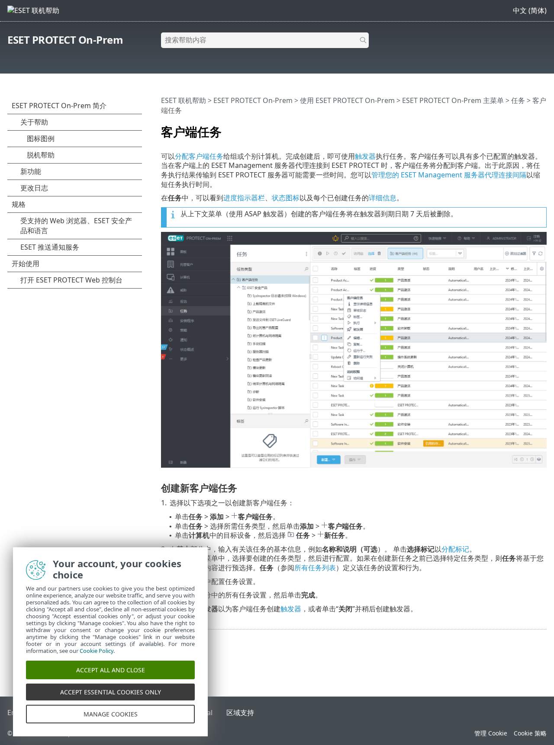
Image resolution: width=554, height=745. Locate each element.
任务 (518, 100)
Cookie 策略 (530, 733)
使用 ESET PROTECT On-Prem (347, 100)
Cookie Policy (96, 651)
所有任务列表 (315, 567)
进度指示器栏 (244, 197)
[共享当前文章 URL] (516, 128)
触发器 (365, 156)
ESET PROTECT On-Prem (65, 39)
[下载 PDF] (529, 128)
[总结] (542, 128)
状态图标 (286, 197)
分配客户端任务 (199, 156)
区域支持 (240, 712)
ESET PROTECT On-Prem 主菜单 (453, 100)
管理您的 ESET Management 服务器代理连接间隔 (448, 175)
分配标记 (455, 549)
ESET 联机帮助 (183, 100)
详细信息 (382, 197)
